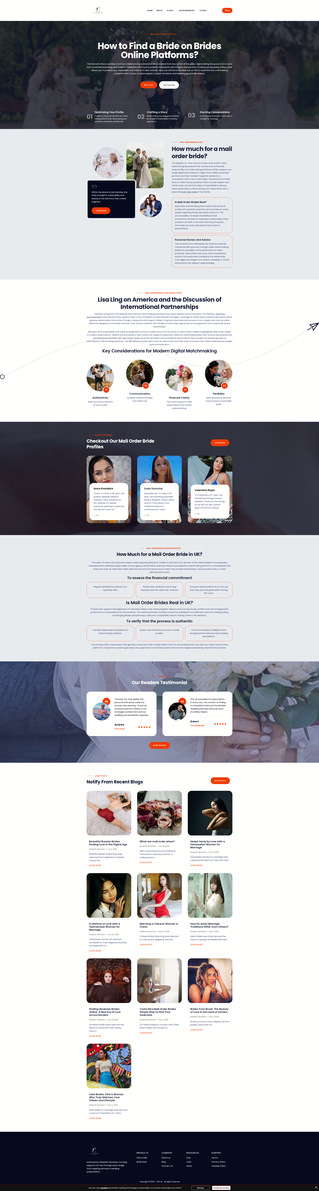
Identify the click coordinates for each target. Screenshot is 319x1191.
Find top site (169, 85)
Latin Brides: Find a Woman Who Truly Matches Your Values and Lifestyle (106, 1097)
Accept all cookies (221, 1188)
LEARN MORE (101, 210)
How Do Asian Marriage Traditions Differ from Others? (209, 925)
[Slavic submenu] (174, 10)
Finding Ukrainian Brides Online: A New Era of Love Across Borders (105, 1011)
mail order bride (189, 191)
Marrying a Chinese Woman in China (159, 925)
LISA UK (159, 1181)
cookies (104, 1188)
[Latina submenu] (207, 10)
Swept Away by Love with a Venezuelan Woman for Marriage (207, 844)
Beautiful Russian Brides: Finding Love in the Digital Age (108, 843)
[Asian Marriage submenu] (195, 10)
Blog (227, 10)
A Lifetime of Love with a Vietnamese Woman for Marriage (104, 926)
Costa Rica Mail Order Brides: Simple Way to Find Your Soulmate (158, 1011)
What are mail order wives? (157, 841)
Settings (200, 1188)
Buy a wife (148, 85)
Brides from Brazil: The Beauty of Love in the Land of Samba (209, 1010)
